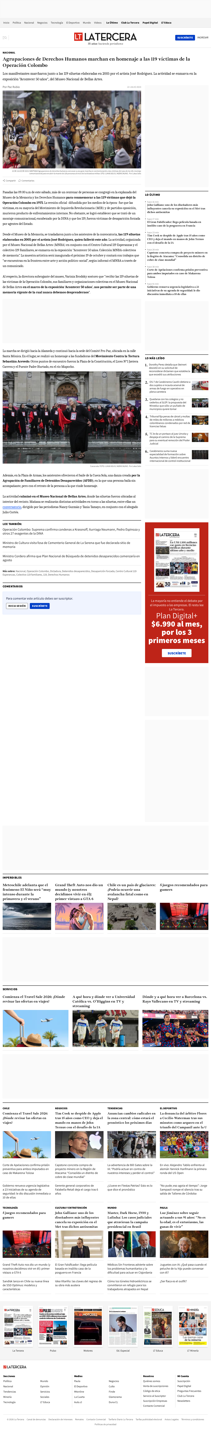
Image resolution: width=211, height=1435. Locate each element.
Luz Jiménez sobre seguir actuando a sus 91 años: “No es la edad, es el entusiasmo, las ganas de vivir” (183, 1220)
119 (45, 574)
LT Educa (166, 22)
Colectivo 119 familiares (29, 574)
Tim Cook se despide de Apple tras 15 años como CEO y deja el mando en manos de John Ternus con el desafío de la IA (176, 239)
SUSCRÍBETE (177, 653)
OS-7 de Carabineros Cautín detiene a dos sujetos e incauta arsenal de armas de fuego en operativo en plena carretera (170, 386)
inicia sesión (17, 606)
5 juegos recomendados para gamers (184, 887)
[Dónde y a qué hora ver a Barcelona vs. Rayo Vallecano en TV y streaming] (175, 1028)
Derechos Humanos (59, 574)
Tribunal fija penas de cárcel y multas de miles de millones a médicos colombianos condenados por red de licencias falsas (170, 421)
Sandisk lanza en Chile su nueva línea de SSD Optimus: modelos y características (26, 1285)
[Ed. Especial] (123, 1346)
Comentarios (28, 180)
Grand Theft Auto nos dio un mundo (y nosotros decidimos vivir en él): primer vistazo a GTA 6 (79, 892)
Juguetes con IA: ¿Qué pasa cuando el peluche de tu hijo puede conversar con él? (183, 1268)
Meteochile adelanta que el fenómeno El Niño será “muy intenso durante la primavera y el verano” (27, 892)
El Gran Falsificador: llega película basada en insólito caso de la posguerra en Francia (174, 224)
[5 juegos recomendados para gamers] (184, 916)
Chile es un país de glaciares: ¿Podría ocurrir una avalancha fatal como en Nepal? (131, 892)
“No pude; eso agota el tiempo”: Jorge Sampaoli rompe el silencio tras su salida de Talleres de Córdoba (183, 1189)
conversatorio (12, 507)
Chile (6, 1108)
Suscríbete (41, 606)
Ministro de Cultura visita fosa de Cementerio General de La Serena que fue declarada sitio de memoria (66, 545)
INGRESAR (202, 37)
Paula (163, 1207)
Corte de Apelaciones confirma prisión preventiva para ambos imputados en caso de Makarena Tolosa (177, 274)
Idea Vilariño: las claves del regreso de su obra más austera (78, 1283)
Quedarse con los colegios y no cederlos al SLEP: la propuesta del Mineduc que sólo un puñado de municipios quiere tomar (168, 404)
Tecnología (57, 22)
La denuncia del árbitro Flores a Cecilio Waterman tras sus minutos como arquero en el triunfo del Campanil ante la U (183, 1120)
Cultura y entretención (71, 1207)
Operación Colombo (38, 571)
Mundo (87, 22)
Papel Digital (150, 22)
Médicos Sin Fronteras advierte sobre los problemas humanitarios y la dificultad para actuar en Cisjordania (130, 1268)
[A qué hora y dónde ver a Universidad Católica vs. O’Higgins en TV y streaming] (105, 1028)
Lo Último (112, 22)
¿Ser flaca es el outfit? (173, 1281)
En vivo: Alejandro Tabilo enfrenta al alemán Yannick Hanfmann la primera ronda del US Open (183, 1169)
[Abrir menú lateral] (6, 37)
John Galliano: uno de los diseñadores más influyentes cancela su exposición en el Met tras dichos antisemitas (176, 209)
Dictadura (55, 571)
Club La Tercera (130, 22)
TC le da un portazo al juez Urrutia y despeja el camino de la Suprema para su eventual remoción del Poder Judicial (170, 438)
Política (17, 22)
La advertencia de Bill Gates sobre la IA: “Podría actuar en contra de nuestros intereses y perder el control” (131, 1169)
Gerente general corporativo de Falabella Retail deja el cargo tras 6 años (76, 1189)
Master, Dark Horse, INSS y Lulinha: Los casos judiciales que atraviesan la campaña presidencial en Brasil (129, 1220)
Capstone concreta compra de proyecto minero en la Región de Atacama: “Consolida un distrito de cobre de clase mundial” (177, 256)
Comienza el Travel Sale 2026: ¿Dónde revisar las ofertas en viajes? (34, 999)
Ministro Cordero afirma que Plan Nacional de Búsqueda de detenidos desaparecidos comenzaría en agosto (71, 558)
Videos (98, 22)
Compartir (11, 180)
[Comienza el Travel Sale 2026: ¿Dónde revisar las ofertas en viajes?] (36, 1028)
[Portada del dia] (176, 590)
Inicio (6, 22)
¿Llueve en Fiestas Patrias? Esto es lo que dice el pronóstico (129, 1187)
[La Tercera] (18, 1346)
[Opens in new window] (88, 1346)
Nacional (29, 22)
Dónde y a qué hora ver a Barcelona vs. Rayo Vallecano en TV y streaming (174, 999)
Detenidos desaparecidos (76, 571)
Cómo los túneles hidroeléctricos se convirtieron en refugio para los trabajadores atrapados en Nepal (129, 1285)
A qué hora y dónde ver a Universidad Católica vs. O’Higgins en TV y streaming (104, 1001)
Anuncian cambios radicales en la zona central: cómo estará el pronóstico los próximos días (131, 1118)
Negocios (42, 22)
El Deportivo (73, 22)
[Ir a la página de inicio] (105, 37)
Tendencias (114, 1108)
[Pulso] (53, 1346)
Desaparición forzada (103, 571)
